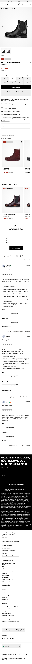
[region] (15, 235)
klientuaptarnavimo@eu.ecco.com (10, 555)
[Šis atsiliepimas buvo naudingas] (25, 331)
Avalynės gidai (5, 577)
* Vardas (3, 475)
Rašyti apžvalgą (16, 248)
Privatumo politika (6, 609)
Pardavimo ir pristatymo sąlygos (8, 616)
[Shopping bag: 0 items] (30, 4)
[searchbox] (8, 256)
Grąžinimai (4, 568)
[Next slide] (27, 27)
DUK (3, 566)
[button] (16, 93)
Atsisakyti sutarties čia (7, 581)
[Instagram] (5, 638)
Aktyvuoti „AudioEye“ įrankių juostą (9, 621)
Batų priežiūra (5, 575)
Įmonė (3, 592)
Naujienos (4, 597)
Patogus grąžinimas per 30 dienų (11, 114)
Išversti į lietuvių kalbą (9, 392)
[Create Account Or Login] (22, 4)
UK (10, 75)
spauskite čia (12, 500)
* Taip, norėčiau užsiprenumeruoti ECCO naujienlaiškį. (14, 490)
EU (6, 75)
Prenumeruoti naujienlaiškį (16, 484)
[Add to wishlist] (30, 62)
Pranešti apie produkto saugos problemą (7, 584)
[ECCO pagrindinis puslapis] (7, 4)
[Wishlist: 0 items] (26, 4)
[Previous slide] (3, 27)
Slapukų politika (6, 611)
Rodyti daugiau (6, 326)
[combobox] (23, 259)
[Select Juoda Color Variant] (3, 51)
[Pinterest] (13, 638)
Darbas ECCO (5, 599)
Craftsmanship (5, 595)
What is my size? (26, 75)
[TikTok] (8, 638)
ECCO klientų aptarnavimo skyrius (8, 564)
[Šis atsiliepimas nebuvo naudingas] (28, 331)
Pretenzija (4, 573)
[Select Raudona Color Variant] (8, 51)
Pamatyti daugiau (10, 100)
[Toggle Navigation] (2, 4)
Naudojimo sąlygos (6, 613)
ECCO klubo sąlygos (7, 619)
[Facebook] (2, 638)
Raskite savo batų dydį (7, 579)
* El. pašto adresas (5, 467)
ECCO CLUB (4, 104)
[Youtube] (10, 638)
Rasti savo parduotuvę (7, 571)
